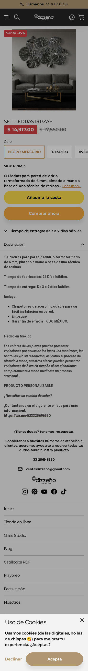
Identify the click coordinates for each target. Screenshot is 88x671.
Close (82, 620)
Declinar (13, 659)
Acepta (54, 659)
